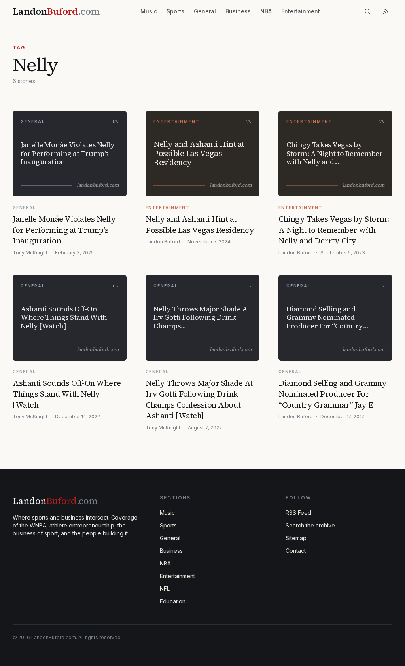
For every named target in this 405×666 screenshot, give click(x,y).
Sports (175, 11)
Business (238, 11)
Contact (296, 550)
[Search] (367, 11)
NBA (266, 11)
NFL (165, 588)
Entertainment (300, 11)
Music (148, 11)
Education (172, 601)
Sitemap (296, 538)
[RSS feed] (385, 11)
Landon (55, 500)
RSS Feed (298, 512)
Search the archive (310, 525)
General (205, 11)
